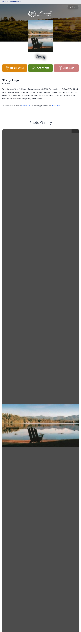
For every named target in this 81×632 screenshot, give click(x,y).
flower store (56, 105)
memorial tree (26, 105)
